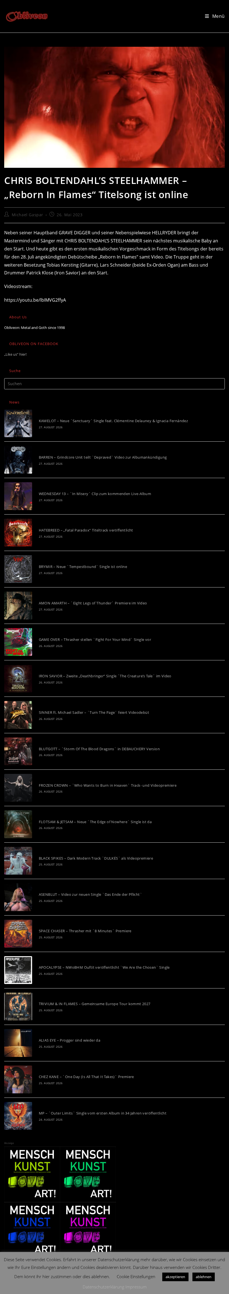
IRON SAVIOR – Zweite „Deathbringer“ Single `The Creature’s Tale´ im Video (105, 675)
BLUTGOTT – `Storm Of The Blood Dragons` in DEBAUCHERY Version (99, 748)
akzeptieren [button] (175, 1276)
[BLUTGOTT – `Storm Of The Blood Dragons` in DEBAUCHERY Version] (18, 751)
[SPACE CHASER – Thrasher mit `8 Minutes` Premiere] (18, 934)
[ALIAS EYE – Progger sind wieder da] (18, 1043)
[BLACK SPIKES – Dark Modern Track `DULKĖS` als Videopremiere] (18, 861)
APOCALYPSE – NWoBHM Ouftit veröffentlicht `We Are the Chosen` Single (104, 967)
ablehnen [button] (203, 1276)
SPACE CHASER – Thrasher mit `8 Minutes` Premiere (85, 930)
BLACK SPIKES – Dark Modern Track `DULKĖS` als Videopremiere (96, 858)
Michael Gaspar (27, 214)
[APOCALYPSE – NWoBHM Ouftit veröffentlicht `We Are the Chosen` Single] (18, 970)
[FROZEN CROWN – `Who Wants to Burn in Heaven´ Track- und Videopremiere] (18, 788)
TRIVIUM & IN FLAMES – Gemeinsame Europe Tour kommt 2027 (95, 1003)
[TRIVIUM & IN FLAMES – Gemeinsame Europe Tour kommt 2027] (18, 1006)
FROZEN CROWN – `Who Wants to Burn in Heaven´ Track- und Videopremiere (108, 785)
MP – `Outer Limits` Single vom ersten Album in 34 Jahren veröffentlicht (102, 1113)
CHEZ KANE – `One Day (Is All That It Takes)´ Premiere (86, 1076)
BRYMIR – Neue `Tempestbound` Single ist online (83, 566)
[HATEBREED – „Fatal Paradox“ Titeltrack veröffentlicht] (18, 533)
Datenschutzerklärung (103, 1287)
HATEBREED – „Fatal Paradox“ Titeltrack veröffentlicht (86, 530)
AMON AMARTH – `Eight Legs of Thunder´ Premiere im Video (93, 603)
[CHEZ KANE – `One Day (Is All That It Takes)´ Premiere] (18, 1079)
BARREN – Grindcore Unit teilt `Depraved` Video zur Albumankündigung (103, 457)
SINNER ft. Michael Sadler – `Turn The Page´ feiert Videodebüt (94, 712)
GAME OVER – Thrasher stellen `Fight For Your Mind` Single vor (95, 639)
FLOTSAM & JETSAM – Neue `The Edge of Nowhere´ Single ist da (95, 821)
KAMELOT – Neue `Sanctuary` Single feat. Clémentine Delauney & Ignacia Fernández (113, 420)
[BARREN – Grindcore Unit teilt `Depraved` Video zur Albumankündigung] (18, 460)
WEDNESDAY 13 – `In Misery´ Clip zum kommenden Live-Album (95, 493)
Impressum (136, 1287)
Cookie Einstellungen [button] (136, 1276)
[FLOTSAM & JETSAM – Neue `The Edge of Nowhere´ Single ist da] (18, 824)
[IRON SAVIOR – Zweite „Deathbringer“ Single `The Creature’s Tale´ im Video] (18, 678)
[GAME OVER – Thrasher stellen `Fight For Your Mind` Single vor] (18, 642)
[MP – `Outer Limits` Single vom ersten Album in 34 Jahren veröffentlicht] (18, 1116)
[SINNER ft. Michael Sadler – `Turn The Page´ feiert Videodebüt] (18, 715)
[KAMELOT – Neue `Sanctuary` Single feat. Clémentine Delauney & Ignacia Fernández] (18, 423)
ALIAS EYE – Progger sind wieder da (70, 1040)
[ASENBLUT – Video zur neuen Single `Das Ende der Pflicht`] (18, 897)
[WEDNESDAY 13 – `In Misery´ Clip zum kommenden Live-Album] (18, 496)
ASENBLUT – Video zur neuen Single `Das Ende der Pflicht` (90, 894)
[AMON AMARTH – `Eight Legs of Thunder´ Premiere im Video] (18, 605)
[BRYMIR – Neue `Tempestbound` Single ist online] (18, 569)
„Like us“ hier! (15, 354)
